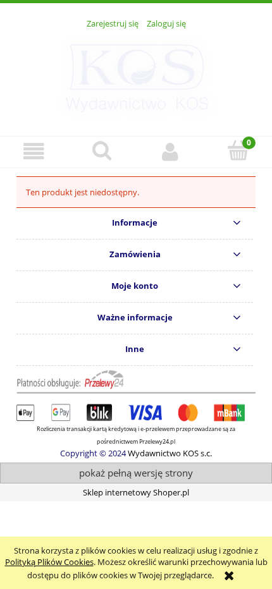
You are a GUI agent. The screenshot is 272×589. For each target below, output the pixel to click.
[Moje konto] (170, 151)
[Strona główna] (136, 75)
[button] (34, 151)
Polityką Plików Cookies (49, 562)
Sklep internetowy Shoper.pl (136, 492)
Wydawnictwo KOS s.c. (170, 453)
